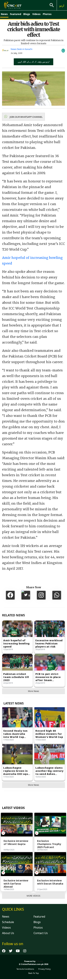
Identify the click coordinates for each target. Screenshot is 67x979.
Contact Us (41, 933)
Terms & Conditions (25, 969)
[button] (23, 117)
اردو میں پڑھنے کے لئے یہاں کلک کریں (33, 61)
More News (33, 691)
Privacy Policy (44, 969)
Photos (47, 14)
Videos (36, 14)
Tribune (39, 961)
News (4, 14)
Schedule (8, 922)
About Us (8, 933)
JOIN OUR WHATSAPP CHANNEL (26, 116)
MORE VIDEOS (33, 895)
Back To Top (33, 973)
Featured (15, 14)
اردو (61, 5)
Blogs (26, 14)
